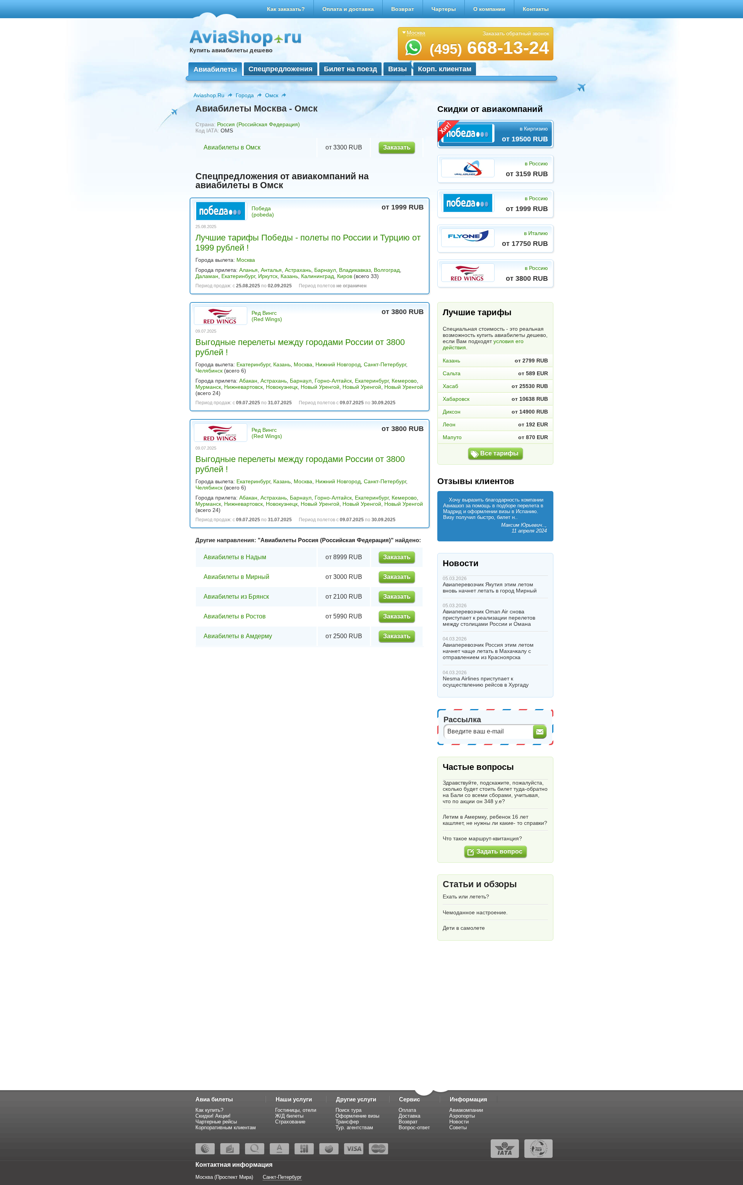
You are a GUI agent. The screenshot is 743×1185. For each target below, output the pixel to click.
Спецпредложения (280, 69)
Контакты (536, 9)
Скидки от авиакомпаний (490, 109)
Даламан (206, 276)
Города (245, 95)
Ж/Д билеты (289, 1116)
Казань (289, 276)
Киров (344, 276)
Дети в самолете (464, 928)
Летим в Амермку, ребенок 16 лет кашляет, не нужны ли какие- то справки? (495, 820)
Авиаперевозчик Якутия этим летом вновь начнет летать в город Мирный (490, 587)
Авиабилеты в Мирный (236, 577)
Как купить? (209, 1110)
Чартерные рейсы (216, 1122)
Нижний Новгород (338, 364)
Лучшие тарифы (477, 312)
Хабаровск (456, 399)
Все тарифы (499, 453)
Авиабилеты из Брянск (236, 596)
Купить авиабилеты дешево (231, 50)
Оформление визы (357, 1116)
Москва (245, 260)
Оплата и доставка (348, 9)
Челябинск (209, 371)
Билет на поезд (350, 69)
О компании (489, 9)
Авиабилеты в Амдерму (238, 636)
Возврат (402, 9)
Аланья (248, 270)
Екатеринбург (238, 276)
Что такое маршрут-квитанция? (482, 838)
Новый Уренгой (320, 387)
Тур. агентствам (354, 1127)
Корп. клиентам (444, 69)
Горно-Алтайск (333, 381)
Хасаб (450, 386)
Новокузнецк (282, 387)
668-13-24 (489, 48)
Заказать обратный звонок (516, 33)
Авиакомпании (466, 1110)
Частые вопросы (478, 767)
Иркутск (267, 276)
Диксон (452, 412)
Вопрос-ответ (414, 1127)
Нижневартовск (243, 387)
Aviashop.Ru (208, 95)
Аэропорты (462, 1116)
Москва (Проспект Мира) (224, 1177)
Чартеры (443, 9)
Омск (271, 95)
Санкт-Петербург (385, 364)
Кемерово (404, 381)
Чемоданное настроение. (475, 912)
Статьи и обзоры (480, 884)
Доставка (409, 1116)
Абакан (248, 381)
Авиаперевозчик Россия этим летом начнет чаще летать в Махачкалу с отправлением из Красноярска (488, 651)
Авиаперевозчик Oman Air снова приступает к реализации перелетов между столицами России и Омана (489, 617)
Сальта (452, 373)
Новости (461, 563)
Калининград (317, 276)
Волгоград (387, 270)
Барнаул (325, 270)
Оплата (407, 1110)
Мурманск (208, 387)
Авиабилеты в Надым (235, 557)
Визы (397, 69)
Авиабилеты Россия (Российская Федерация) (325, 540)
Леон (449, 424)
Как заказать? (286, 9)
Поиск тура (348, 1110)
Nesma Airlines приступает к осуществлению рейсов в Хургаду (486, 681)
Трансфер (347, 1122)
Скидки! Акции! (213, 1116)
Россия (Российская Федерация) (258, 124)
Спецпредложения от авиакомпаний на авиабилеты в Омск (282, 180)
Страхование (290, 1122)
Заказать (397, 147)
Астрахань (298, 270)
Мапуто (452, 437)
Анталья (271, 270)
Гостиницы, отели (295, 1110)
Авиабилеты (215, 69)
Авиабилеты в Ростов (235, 616)
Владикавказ (355, 270)
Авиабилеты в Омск (232, 147)
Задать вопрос (499, 851)
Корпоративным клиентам (225, 1127)
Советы (458, 1127)
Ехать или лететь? (466, 896)
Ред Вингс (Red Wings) (267, 316)
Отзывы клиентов (475, 481)
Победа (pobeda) (263, 211)
